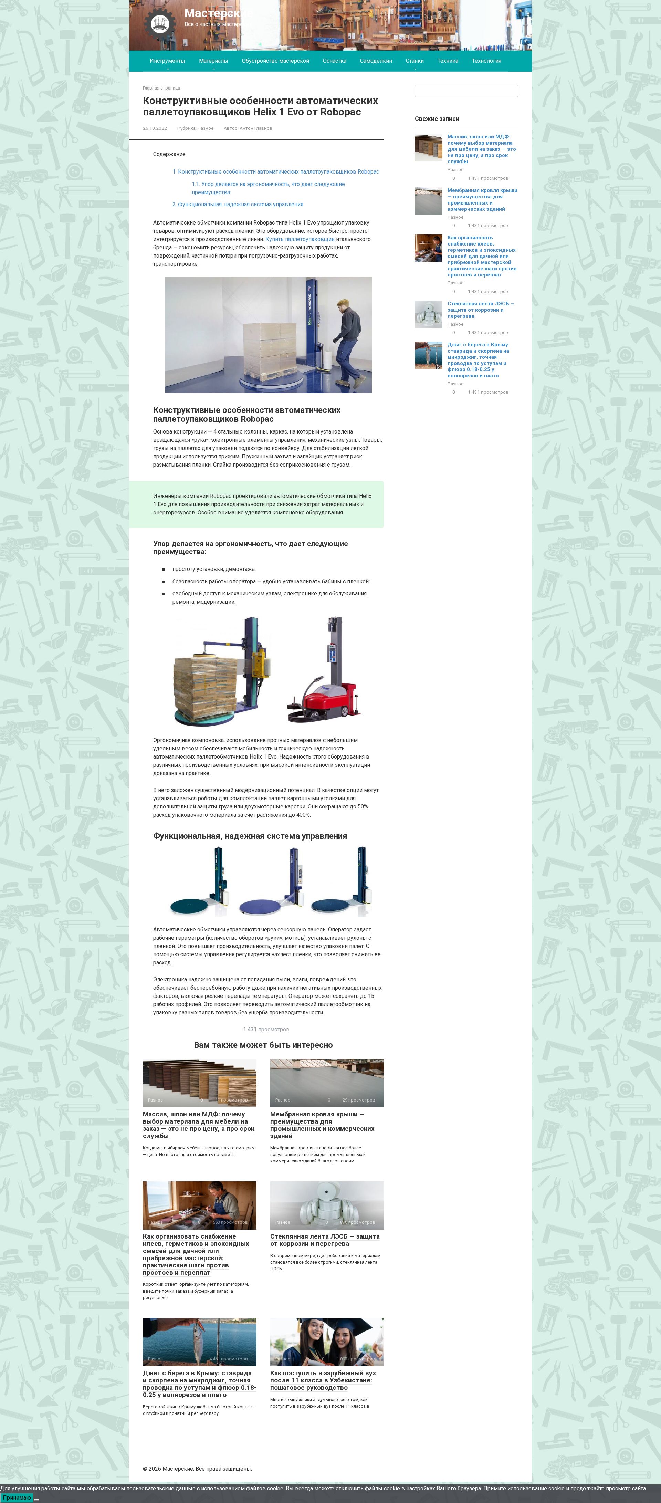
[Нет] (36, 1500)
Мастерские (219, 13)
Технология (486, 61)
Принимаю (17, 1497)
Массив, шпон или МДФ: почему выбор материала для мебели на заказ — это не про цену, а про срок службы (198, 1125)
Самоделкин (376, 61)
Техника (448, 61)
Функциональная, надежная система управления (237, 204)
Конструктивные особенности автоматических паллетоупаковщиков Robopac (275, 171)
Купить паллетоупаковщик (300, 239)
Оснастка (334, 61)
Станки (415, 61)
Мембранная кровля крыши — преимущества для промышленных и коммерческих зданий (322, 1125)
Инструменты (167, 61)
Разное (205, 128)
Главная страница (161, 88)
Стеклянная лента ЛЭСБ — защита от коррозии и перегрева (325, 1240)
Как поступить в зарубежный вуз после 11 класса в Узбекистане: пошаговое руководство (323, 1380)
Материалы (213, 61)
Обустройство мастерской (275, 61)
